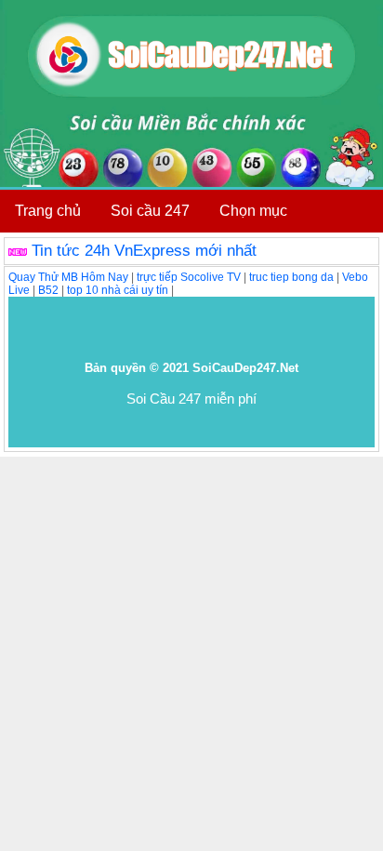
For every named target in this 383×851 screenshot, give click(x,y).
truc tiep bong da (291, 277)
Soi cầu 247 (150, 211)
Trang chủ (48, 211)
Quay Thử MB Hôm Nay (68, 277)
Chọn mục (253, 211)
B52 (48, 290)
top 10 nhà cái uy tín (117, 290)
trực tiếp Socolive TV (189, 277)
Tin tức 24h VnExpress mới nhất (144, 250)
